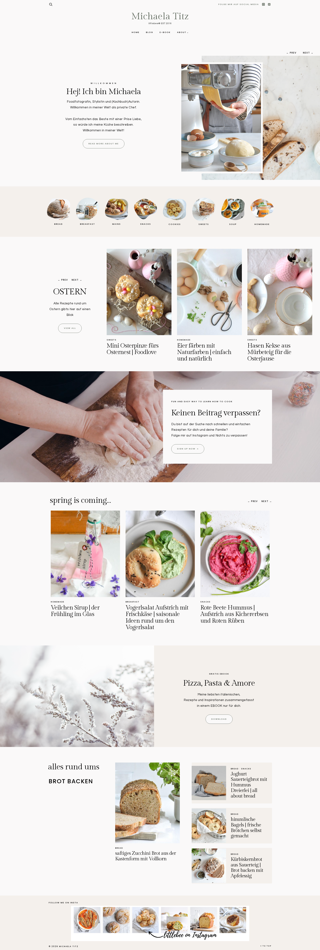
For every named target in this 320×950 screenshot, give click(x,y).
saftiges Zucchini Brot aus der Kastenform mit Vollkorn (145, 856)
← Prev (291, 52)
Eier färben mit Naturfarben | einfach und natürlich (134, 352)
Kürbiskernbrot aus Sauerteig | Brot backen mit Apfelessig (247, 867)
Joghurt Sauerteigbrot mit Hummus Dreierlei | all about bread (249, 785)
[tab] (82, 781)
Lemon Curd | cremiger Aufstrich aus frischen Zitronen (276, 352)
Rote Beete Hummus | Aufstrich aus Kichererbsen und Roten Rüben (160, 614)
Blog (149, 32)
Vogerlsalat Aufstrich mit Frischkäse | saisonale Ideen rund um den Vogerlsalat (82, 617)
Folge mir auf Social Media (238, 4)
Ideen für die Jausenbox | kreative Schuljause (231, 611)
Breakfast (254, 339)
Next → (308, 52)
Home (135, 32)
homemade (113, 339)
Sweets (182, 339)
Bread (119, 848)
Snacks (269, 339)
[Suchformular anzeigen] (50, 4)
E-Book (165, 32)
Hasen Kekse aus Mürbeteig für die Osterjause (199, 352)
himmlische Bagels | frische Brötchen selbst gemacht (246, 827)
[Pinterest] (269, 4)
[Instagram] (263, 4)
